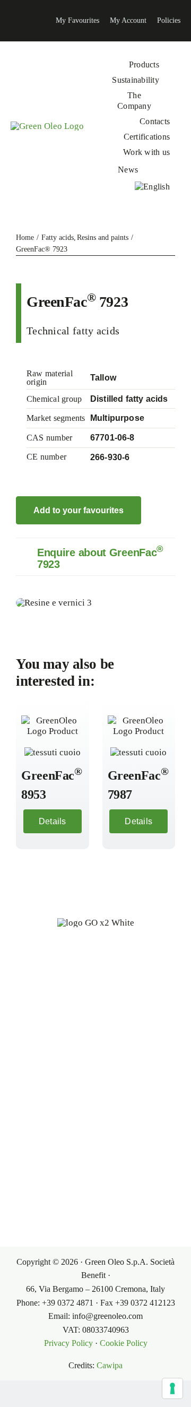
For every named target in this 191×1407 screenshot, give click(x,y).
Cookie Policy (123, 1343)
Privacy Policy (68, 1343)
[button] (95, 556)
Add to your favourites (78, 510)
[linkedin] (8, 20)
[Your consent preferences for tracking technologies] (172, 1388)
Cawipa (110, 1365)
